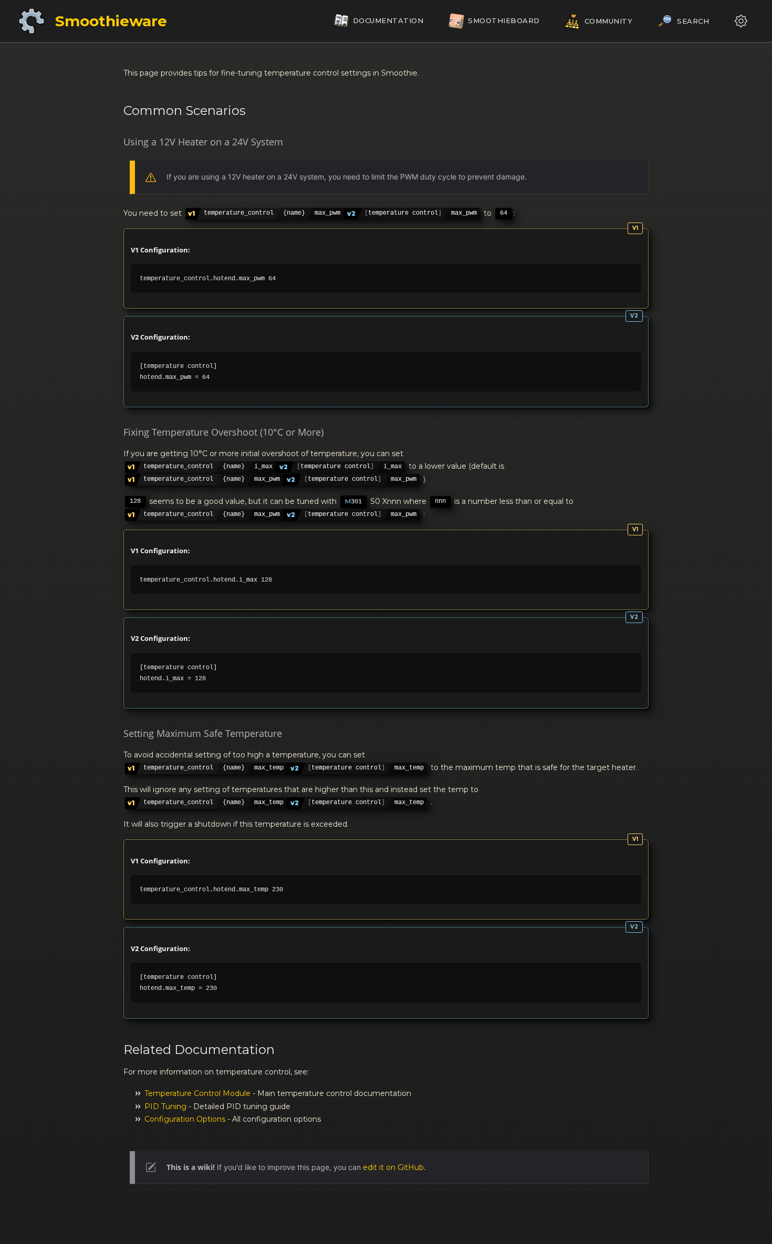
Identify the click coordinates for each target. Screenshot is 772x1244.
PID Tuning (165, 1106)
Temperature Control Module (197, 1093)
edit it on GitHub (393, 1167)
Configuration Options (184, 1119)
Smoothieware (111, 21)
